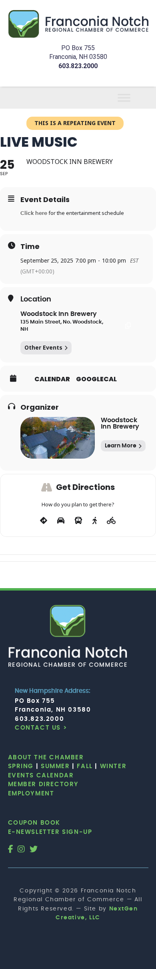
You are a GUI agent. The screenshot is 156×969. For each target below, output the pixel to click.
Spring (21, 766)
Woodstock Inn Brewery (58, 314)
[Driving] (60, 520)
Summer (55, 766)
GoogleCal (96, 379)
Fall (84, 766)
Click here (33, 213)
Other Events (43, 347)
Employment (31, 794)
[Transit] (78, 520)
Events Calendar (41, 776)
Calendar (52, 379)
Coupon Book (34, 823)
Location (35, 299)
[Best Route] (43, 520)
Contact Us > (41, 728)
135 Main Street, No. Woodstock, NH (61, 326)
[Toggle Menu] (134, 97)
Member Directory (43, 784)
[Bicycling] (111, 520)
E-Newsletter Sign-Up (50, 832)
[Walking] (94, 520)
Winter (113, 766)
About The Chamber (46, 758)
